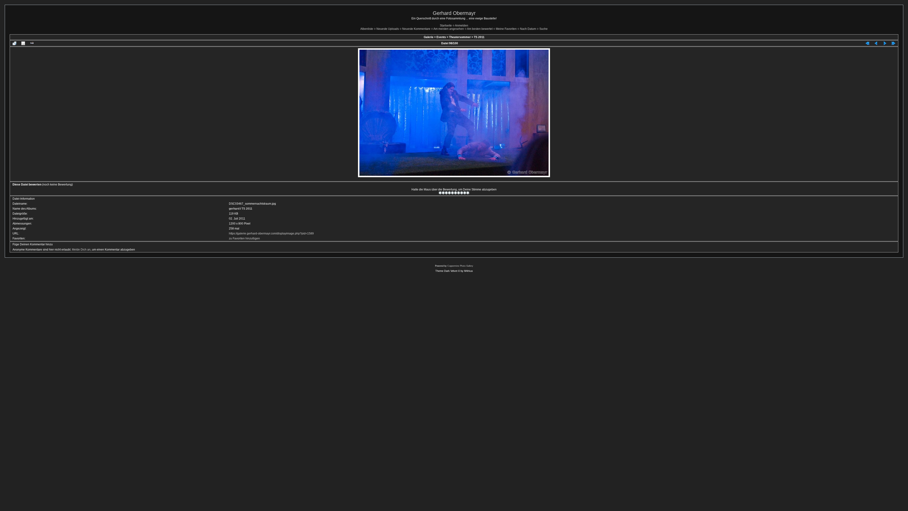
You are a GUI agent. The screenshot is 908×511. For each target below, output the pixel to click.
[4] (449, 192)
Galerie (428, 37)
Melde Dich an (81, 249)
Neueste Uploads (387, 29)
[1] (440, 192)
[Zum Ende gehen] (893, 43)
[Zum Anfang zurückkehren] (867, 43)
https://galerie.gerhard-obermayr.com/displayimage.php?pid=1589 (271, 233)
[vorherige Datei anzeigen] (876, 43)
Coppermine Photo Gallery (460, 266)
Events (441, 37)
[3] (446, 192)
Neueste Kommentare (416, 29)
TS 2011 (479, 37)
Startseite (446, 25)
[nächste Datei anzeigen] (885, 43)
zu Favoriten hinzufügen (244, 238)
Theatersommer (460, 37)
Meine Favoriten (506, 29)
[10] (467, 192)
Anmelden (461, 25)
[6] (455, 192)
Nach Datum (528, 29)
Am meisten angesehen (448, 29)
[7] (458, 192)
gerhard (234, 208)
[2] (443, 192)
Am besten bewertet (480, 29)
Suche (543, 29)
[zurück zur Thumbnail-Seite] (14, 43)
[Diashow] (32, 43)
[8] (461, 192)
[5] (452, 192)
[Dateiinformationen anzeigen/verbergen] (23, 43)
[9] (464, 192)
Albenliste (366, 29)
